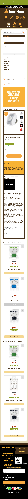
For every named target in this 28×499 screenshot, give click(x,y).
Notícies (8, 458)
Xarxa (14, 26)
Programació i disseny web (12, 496)
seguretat (7, 36)
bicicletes (6, 59)
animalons (6, 65)
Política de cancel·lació (7, 455)
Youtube (21, 7)
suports (6, 45)
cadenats (6, 41)
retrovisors (6, 47)
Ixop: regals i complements (22, 452)
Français (20, 6)
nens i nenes (7, 61)
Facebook (8, 7)
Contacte (20, 26)
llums (5, 43)
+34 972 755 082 (11, 492)
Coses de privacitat (10, 494)
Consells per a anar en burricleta (7, 450)
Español (11, 6)
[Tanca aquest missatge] (19, 4)
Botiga (8, 26)
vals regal (6, 57)
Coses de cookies (18, 494)
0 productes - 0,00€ (10, 79)
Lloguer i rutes (22, 448)
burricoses (6, 69)
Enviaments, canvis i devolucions (8, 461)
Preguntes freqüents (8, 453)
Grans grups (17, 21)
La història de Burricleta (8, 447)
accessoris (6, 63)
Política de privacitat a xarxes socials (7, 465)
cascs (5, 39)
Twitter (17, 7)
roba (5, 67)
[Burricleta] (14, 11)
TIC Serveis (19, 496)
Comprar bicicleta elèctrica (8, 109)
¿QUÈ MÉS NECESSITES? (10, 54)
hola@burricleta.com (17, 492)
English (15, 6)
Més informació (12, 4)
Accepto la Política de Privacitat (15, 475)
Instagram (13, 7)
